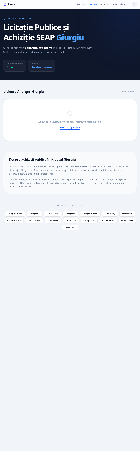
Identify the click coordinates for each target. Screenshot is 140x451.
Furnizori (105, 4)
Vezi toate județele (70, 128)
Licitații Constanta (90, 214)
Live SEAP (81, 4)
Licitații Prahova (14, 220)
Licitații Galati (127, 220)
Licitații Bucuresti (15, 214)
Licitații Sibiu (52, 220)
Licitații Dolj (110, 214)
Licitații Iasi (70, 214)
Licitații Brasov (34, 220)
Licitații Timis (52, 214)
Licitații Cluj (35, 214)
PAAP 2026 (93, 4)
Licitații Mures (108, 220)
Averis (12, 4)
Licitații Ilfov (70, 227)
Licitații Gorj (127, 214)
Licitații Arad (71, 220)
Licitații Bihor (89, 220)
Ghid (115, 4)
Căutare (123, 4)
